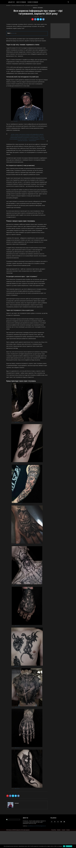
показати (13, 33)
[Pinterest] (32, 19)
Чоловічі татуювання (32, 2)
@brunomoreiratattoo (18, 503)
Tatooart (17, 803)
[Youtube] (64, 822)
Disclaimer (59, 829)
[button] (68, 2)
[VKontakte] (61, 822)
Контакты (68, 829)
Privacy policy (69, 846)
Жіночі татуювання (21, 2)
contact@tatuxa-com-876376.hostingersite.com (36, 825)
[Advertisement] (60, 30)
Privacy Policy (53, 829)
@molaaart (16, 121)
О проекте (63, 829)
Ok (64, 846)
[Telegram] (41, 19)
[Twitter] (38, 19)
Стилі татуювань (40, 7)
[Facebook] (35, 19)
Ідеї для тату (11, 2)
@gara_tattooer (17, 422)
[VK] (43, 19)
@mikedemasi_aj (17, 544)
